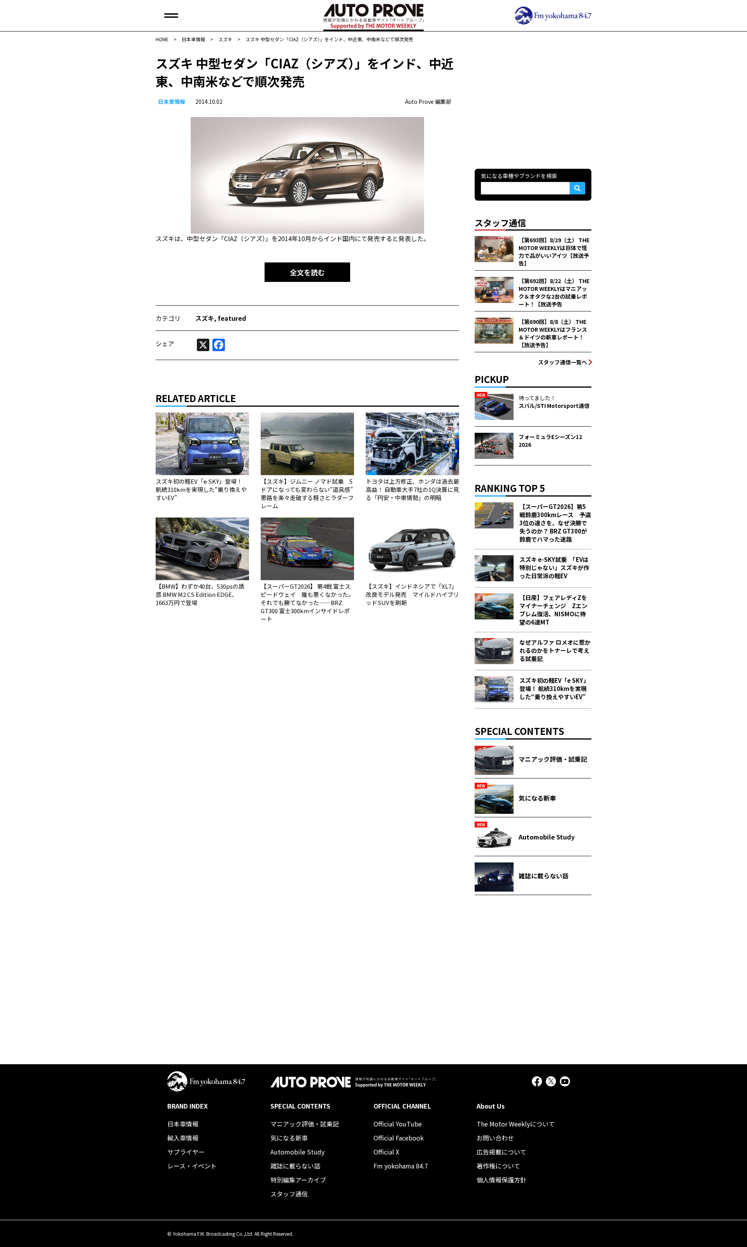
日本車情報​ (171, 101)
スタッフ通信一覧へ (562, 362)
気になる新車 (289, 1137)
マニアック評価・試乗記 (304, 1123)
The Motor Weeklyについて (516, 1123)
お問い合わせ (495, 1137)
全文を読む (307, 272)
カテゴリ (168, 318)
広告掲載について (501, 1151)
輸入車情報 (182, 1137)
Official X (386, 1151)
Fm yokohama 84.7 (401, 1165)
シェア (165, 343)
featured (232, 318)
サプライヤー (186, 1151)
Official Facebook (399, 1137)
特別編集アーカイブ (298, 1179)
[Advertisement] (533, 102)
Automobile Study (297, 1151)
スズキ (204, 318)
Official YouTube (398, 1123)
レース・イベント (192, 1165)
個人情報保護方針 (501, 1179)
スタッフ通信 (289, 1193)
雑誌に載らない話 (295, 1165)
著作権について (498, 1165)
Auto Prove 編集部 (428, 101)
